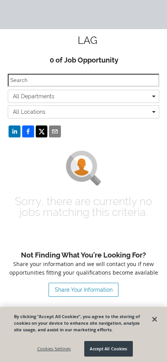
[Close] (154, 319)
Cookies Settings (54, 349)
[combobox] (83, 96)
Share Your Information (84, 290)
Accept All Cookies (108, 349)
